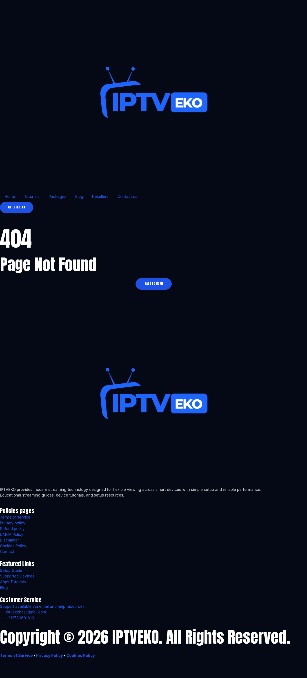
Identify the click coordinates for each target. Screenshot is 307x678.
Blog (79, 196)
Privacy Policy (49, 655)
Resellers (100, 196)
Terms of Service (16, 655)
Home (9, 196)
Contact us (127, 196)
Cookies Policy (80, 655)
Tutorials (32, 196)
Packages (57, 196)
